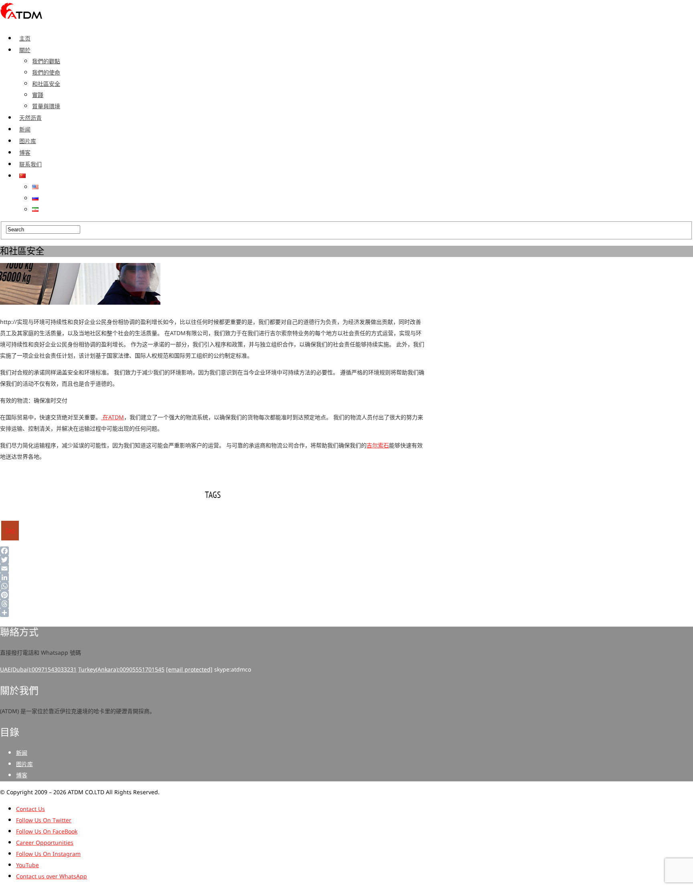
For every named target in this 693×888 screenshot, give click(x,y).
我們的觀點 (46, 61)
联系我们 (30, 164)
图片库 (27, 141)
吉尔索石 (378, 445)
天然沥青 (30, 117)
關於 (24, 50)
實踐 (37, 95)
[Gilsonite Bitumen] (21, 21)
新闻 (24, 129)
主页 (24, 38)
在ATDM (112, 417)
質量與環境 (46, 106)
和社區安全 (46, 84)
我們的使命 (46, 73)
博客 (24, 152)
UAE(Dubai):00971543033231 (38, 670)
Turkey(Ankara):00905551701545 (121, 670)
